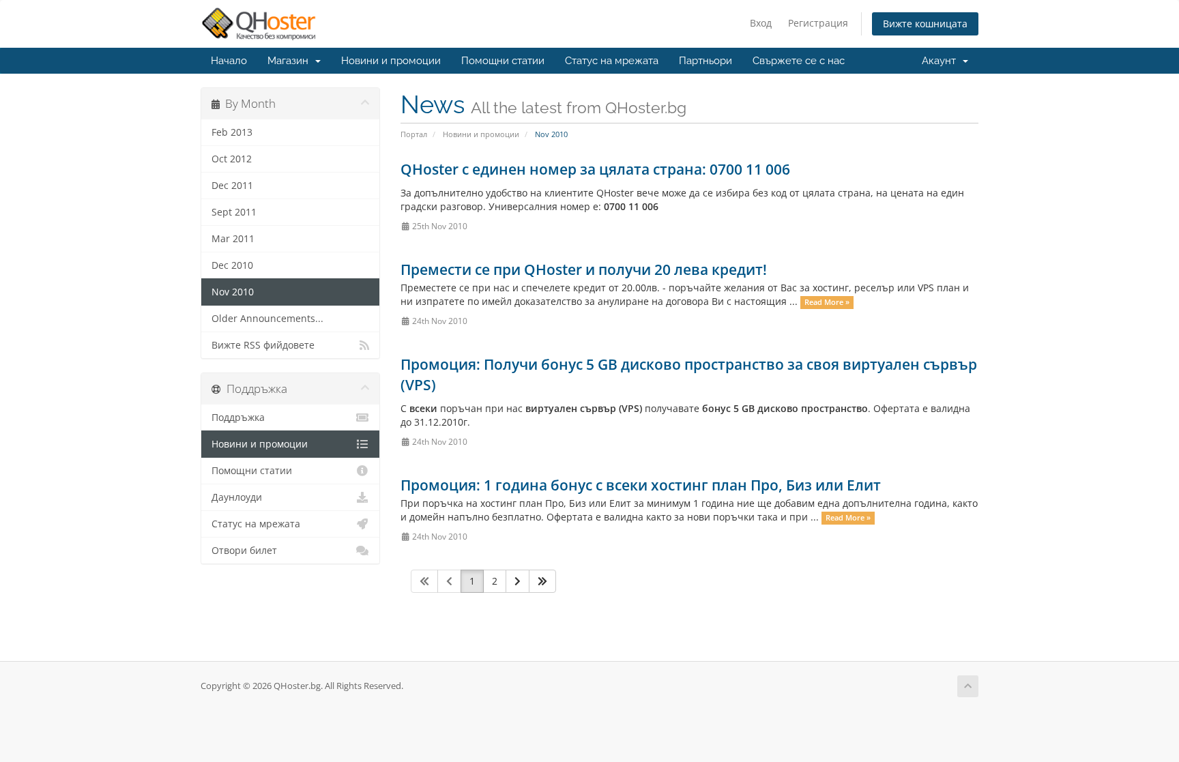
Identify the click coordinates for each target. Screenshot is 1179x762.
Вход (761, 22)
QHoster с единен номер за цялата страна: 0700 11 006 (595, 169)
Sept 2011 (234, 212)
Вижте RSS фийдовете (263, 345)
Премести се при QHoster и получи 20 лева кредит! (584, 269)
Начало (229, 61)
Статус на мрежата (611, 61)
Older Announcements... (267, 318)
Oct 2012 (232, 159)
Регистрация (818, 22)
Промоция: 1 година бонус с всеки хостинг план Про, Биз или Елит (641, 485)
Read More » (826, 302)
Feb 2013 (232, 132)
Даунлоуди (237, 497)
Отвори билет (244, 550)
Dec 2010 (232, 265)
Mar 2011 (233, 239)
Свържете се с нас (799, 61)
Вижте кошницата (925, 23)
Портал (414, 134)
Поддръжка (238, 417)
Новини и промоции (391, 61)
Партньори (705, 61)
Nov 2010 (233, 292)
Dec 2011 (232, 185)
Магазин (290, 61)
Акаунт (941, 61)
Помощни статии (502, 61)
